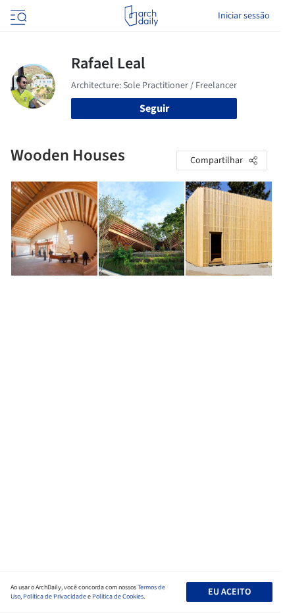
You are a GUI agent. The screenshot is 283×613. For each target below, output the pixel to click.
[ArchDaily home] (141, 15)
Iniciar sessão (244, 15)
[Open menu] (17, 16)
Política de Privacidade (54, 596)
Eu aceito (229, 592)
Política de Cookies (117, 596)
